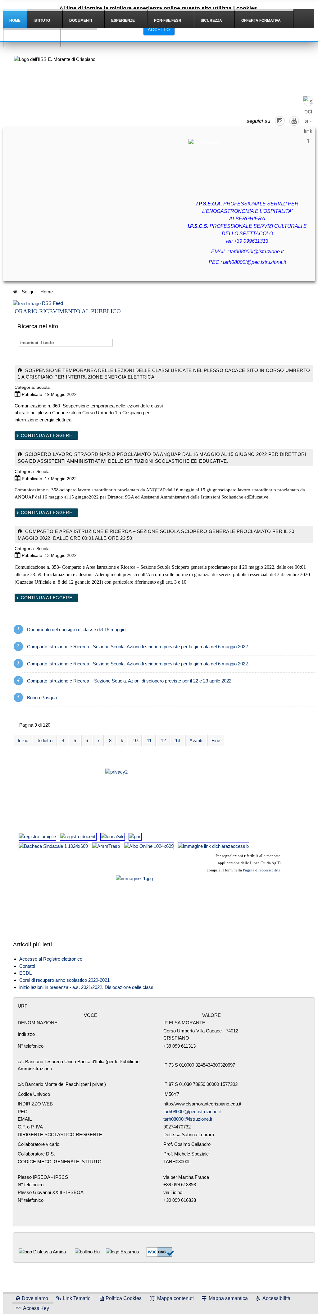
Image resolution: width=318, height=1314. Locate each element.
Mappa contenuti (175, 1298)
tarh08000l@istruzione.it (257, 251)
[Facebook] (308, 101)
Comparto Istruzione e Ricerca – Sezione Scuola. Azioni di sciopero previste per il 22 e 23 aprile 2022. (130, 680)
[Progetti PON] (135, 836)
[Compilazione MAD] (112, 836)
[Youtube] (294, 121)
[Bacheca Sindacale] (53, 846)
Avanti (195, 740)
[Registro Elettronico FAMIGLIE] (37, 836)
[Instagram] (280, 121)
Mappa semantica (228, 1298)
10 (135, 740)
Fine (215, 740)
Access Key (36, 1308)
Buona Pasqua (42, 697)
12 (163, 740)
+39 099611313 (251, 241)
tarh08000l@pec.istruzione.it (254, 262)
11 (149, 740)
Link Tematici (77, 1298)
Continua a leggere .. (48, 435)
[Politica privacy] (148, 793)
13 (177, 740)
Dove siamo (35, 1298)
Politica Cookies (124, 1298)
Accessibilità (276, 1298)
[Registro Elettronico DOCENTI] (78, 836)
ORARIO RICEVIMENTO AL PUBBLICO (68, 311)
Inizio (23, 740)
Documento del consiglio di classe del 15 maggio (76, 629)
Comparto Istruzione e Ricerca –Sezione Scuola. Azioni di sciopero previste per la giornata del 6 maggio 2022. (138, 646)
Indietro (45, 740)
